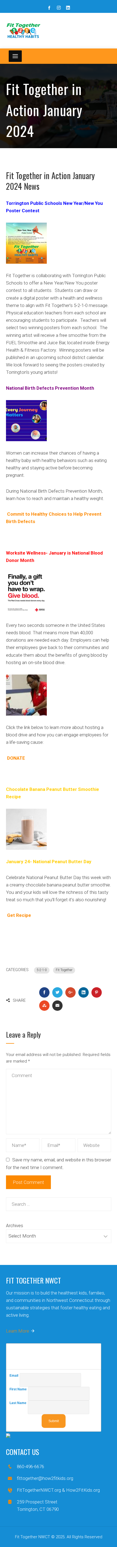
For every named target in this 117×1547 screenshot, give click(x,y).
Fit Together (64, 970)
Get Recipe (19, 915)
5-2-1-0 (42, 970)
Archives (14, 1225)
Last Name (19, 1403)
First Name (19, 1389)
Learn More (17, 1331)
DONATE (16, 758)
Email (15, 1375)
